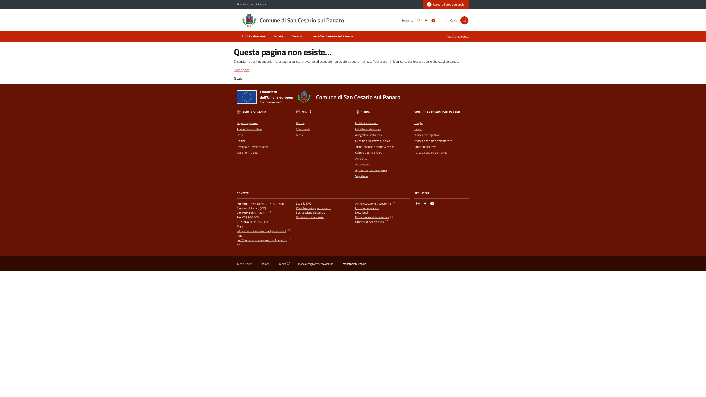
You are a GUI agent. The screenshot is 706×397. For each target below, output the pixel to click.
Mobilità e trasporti (366, 123)
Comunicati (303, 129)
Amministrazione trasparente (373, 203)
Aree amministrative (249, 129)
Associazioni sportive (427, 135)
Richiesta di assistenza (310, 217)
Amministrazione (255, 112)
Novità (306, 112)
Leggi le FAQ (303, 203)
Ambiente (361, 158)
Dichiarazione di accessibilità (372, 217)
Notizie (300, 123)
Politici (241, 141)
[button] (464, 20)
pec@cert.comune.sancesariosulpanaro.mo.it (262, 242)
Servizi (366, 112)
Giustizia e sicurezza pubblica (372, 141)
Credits (282, 264)
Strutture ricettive (425, 146)
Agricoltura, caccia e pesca (371, 170)
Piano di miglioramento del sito (316, 264)
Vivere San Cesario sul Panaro (437, 112)
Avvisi (299, 135)
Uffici (240, 135)
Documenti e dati (247, 152)
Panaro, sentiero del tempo (430, 152)
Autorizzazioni (363, 164)
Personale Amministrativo (252, 146)
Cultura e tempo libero (368, 152)
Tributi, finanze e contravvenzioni (375, 146)
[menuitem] (253, 36)
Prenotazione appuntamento (313, 208)
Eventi (418, 129)
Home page (241, 69)
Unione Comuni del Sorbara (251, 4)
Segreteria (361, 176)
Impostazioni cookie (354, 264)
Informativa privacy (367, 208)
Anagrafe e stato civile (369, 135)
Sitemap (265, 264)
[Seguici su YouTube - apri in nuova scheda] (432, 20)
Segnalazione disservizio (310, 212)
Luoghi (418, 123)
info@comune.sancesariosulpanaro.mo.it (261, 231)
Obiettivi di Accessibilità (369, 221)
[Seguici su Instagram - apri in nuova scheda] (417, 20)
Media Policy (244, 264)
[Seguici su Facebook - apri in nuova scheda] (424, 20)
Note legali (361, 212)
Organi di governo (247, 123)
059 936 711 (259, 212)
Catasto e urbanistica (368, 129)
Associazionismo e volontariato (433, 141)
